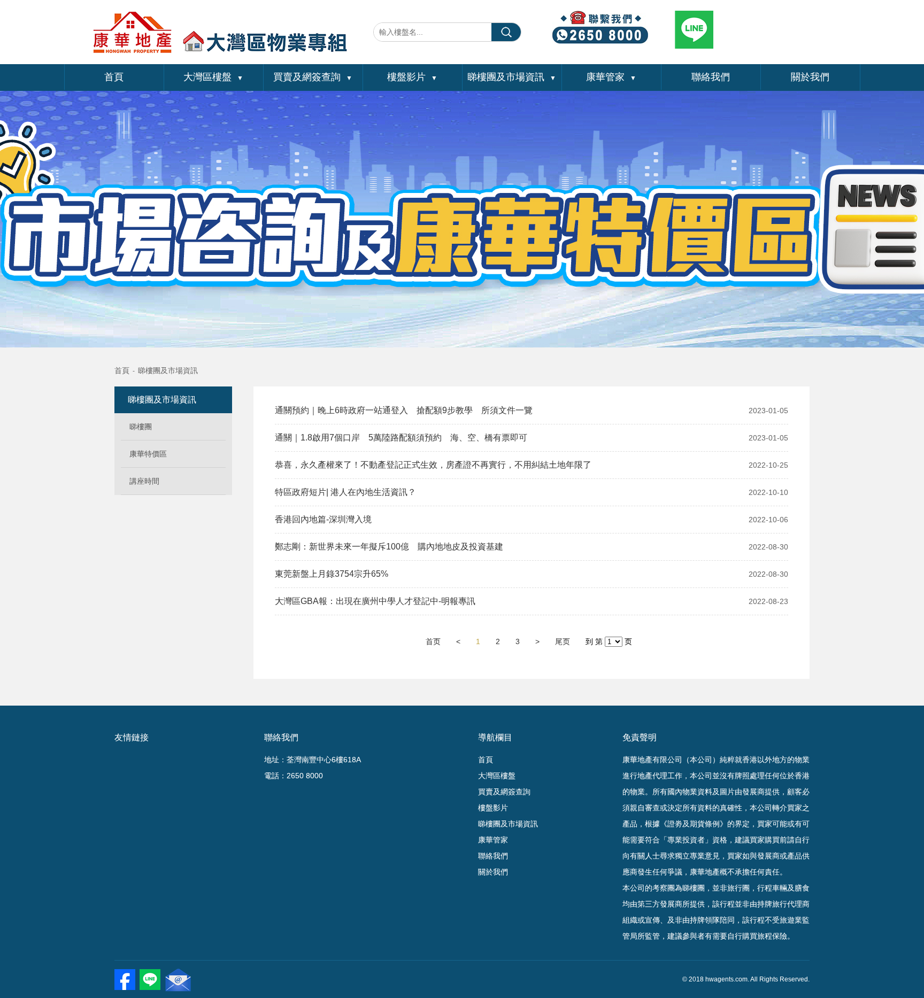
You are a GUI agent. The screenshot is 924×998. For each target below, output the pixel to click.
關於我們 (810, 77)
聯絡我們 (710, 77)
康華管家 (611, 77)
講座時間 (144, 481)
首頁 (114, 77)
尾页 (562, 641)
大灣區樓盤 (213, 77)
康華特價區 (148, 454)
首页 (433, 641)
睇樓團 (140, 426)
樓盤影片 (412, 77)
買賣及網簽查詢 (312, 77)
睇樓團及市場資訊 (511, 77)
